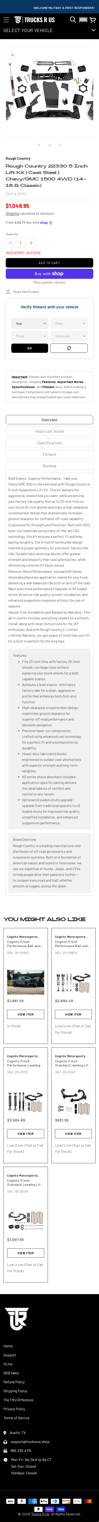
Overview (49, 419)
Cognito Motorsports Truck (22, 937)
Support (9, 1355)
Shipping (12, 213)
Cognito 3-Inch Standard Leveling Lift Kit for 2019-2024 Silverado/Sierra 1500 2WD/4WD (24, 1182)
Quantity (12, 234)
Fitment (49, 454)
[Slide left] (39, 145)
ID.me (7, 1364)
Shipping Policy (15, 1391)
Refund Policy (14, 1382)
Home (8, 1346)
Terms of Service (16, 1418)
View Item (25, 1014)
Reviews (49, 465)
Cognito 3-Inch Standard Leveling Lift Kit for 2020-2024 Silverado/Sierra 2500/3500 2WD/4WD (72, 1063)
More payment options (49, 282)
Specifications (49, 442)
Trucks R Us (40, 1514)
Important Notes (49, 431)
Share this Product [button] (26, 292)
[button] (6, 20)
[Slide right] (60, 145)
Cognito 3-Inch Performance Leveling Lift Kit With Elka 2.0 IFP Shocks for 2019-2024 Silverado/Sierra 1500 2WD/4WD (24, 1063)
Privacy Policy (14, 1409)
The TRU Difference (18, 1400)
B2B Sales (11, 1373)
